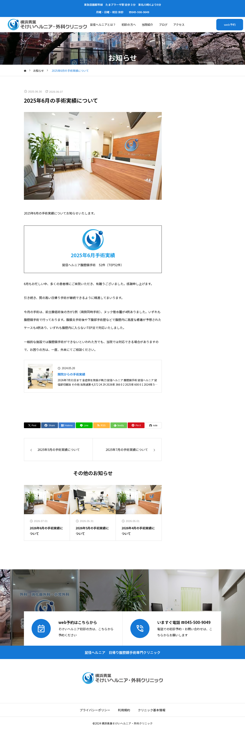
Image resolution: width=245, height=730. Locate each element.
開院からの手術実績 (71, 374)
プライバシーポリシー (95, 710)
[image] (40, 376)
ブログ (163, 25)
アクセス (179, 25)
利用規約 (124, 710)
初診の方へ (129, 25)
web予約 (230, 25)
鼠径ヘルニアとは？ (103, 25)
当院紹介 (147, 25)
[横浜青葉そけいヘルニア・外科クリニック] (47, 24)
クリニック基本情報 (151, 710)
